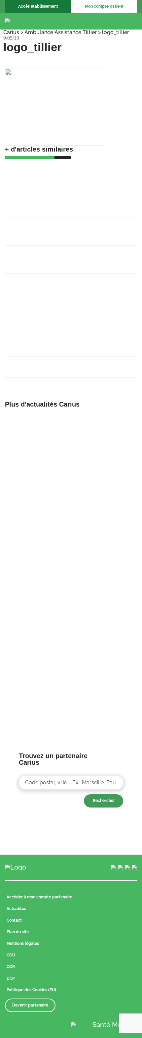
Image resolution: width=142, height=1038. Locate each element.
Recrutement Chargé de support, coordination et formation (53, 200)
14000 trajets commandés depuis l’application (53, 311)
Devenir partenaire (30, 1005)
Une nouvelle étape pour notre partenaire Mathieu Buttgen (65, 256)
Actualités (16, 908)
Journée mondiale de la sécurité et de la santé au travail (63, 339)
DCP (11, 978)
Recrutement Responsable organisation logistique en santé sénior (63, 228)
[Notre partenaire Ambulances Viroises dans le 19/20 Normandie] (106, 540)
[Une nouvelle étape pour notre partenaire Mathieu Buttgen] (106, 480)
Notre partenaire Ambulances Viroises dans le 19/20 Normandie (68, 284)
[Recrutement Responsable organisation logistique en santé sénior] (35, 480)
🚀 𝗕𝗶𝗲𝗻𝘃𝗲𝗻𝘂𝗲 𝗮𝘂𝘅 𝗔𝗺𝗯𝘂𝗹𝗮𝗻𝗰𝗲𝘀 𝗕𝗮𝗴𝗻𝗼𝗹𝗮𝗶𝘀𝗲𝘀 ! (61, 172)
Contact (14, 920)
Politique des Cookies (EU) (31, 990)
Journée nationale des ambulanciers (58, 363)
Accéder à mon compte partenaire (39, 897)
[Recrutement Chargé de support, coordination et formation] (106, 420)
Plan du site (18, 932)
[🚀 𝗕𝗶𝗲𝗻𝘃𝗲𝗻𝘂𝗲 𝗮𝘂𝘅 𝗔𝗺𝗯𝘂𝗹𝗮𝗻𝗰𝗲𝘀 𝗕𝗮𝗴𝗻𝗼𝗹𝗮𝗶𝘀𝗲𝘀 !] (35, 420)
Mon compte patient (104, 6)
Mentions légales (23, 943)
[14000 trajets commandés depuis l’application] (35, 599)
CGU (11, 955)
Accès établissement (38, 6)
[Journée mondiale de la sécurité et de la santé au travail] (106, 599)
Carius (11, 32)
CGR (11, 966)
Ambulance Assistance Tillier (60, 32)
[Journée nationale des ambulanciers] (106, 652)
